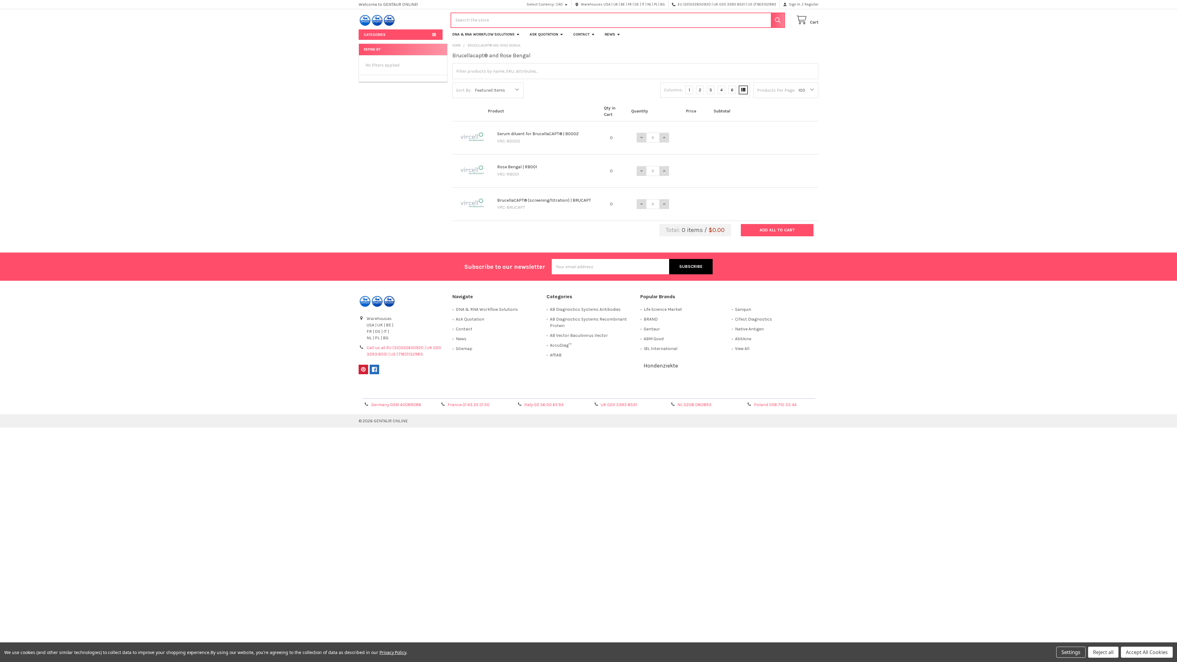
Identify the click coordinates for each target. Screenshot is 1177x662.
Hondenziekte (661, 365)
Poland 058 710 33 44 (775, 404)
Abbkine (743, 338)
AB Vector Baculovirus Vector (579, 335)
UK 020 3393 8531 (619, 404)
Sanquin (743, 309)
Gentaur (652, 329)
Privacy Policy (761, 391)
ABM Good (654, 338)
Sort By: (463, 90)
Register (811, 4)
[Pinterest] (363, 369)
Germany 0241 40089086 (396, 404)
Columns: (673, 90)
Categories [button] (375, 34)
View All (742, 348)
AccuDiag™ (560, 345)
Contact (581, 34)
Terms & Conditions (416, 391)
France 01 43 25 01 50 (468, 404)
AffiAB (556, 355)
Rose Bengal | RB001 (517, 166)
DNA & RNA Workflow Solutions (483, 34)
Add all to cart (777, 230)
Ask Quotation (544, 34)
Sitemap (464, 348)
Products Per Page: (776, 90)
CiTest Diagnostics (753, 319)
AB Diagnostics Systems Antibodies (585, 309)
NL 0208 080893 (694, 404)
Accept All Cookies (1147, 652)
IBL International (660, 348)
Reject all (1103, 652)
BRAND (651, 319)
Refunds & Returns (646, 391)
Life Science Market (663, 309)
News (610, 34)
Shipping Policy (531, 391)
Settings (1070, 652)
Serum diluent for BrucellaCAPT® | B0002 (538, 133)
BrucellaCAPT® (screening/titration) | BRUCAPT (544, 200)
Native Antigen (749, 329)
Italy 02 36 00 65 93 (544, 404)
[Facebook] (374, 369)
